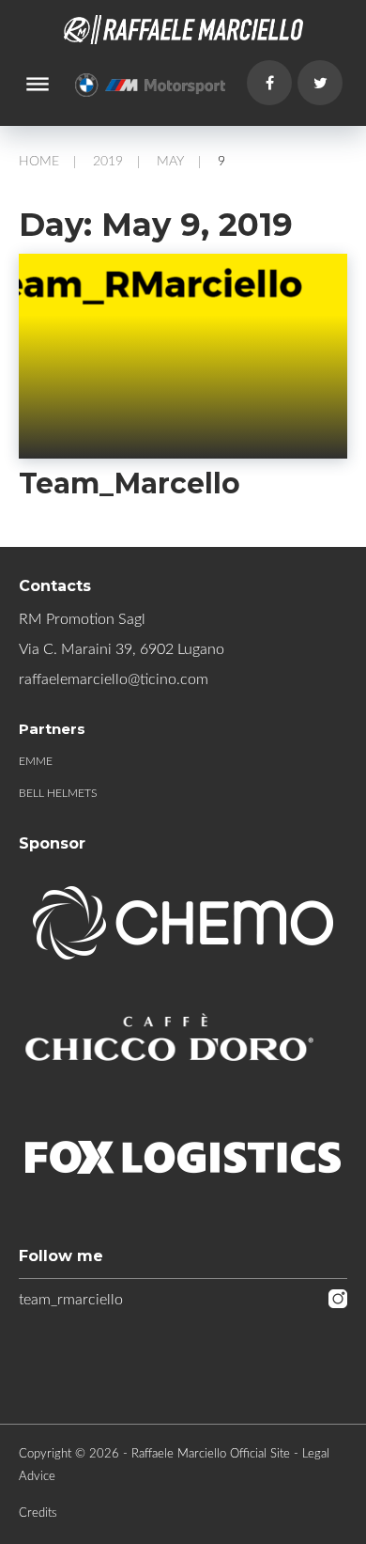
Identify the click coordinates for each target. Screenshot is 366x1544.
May (170, 161)
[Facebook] (269, 82)
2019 (108, 161)
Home (39, 161)
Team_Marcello (129, 483)
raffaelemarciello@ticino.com (113, 679)
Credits (38, 1513)
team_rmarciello (71, 1299)
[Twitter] (320, 82)
